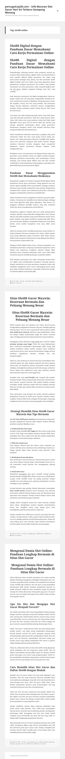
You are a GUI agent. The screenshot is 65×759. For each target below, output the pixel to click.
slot (42, 592)
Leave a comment (16, 283)
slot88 (33, 281)
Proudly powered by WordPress (19, 755)
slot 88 (29, 281)
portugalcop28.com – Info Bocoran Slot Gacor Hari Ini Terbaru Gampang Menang (28, 9)
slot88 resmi (47, 533)
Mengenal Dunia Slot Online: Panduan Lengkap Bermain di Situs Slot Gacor (32, 554)
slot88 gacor (32, 533)
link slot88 (35, 342)
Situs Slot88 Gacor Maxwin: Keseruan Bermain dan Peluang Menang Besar (30, 301)
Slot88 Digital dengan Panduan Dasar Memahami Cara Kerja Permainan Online (32, 49)
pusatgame (32, 742)
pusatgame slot (24, 474)
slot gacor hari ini (20, 744)
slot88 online (39, 281)
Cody (22, 281)
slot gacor (16, 89)
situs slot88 (39, 742)
